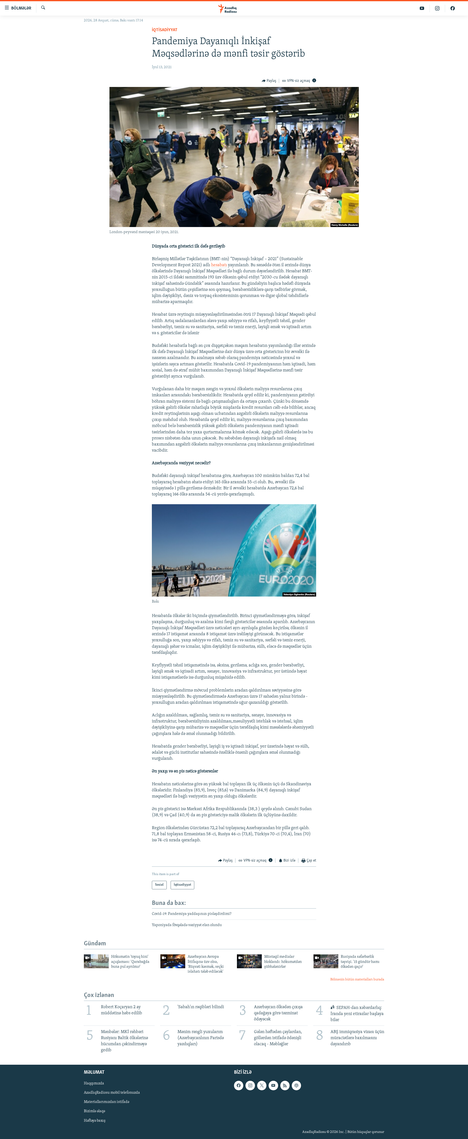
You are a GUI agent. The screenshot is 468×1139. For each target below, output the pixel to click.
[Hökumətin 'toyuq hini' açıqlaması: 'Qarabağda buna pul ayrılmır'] (96, 961)
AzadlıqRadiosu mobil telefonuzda (112, 1093)
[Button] (269, 81)
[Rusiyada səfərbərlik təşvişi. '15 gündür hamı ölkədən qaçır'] (325, 961)
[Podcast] (296, 1085)
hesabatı (219, 265)
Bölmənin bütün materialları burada (357, 979)
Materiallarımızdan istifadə (106, 1102)
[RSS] (285, 1085)
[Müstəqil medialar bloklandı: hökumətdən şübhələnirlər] (249, 961)
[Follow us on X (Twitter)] (261, 1085)
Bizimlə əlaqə (94, 1111)
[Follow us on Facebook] (238, 1085)
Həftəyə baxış (95, 1121)
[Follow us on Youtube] (273, 1085)
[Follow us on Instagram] (250, 1085)
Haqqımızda (94, 1084)
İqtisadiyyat (164, 30)
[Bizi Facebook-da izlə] (452, 8)
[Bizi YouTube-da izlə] (422, 8)
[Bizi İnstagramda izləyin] (437, 8)
